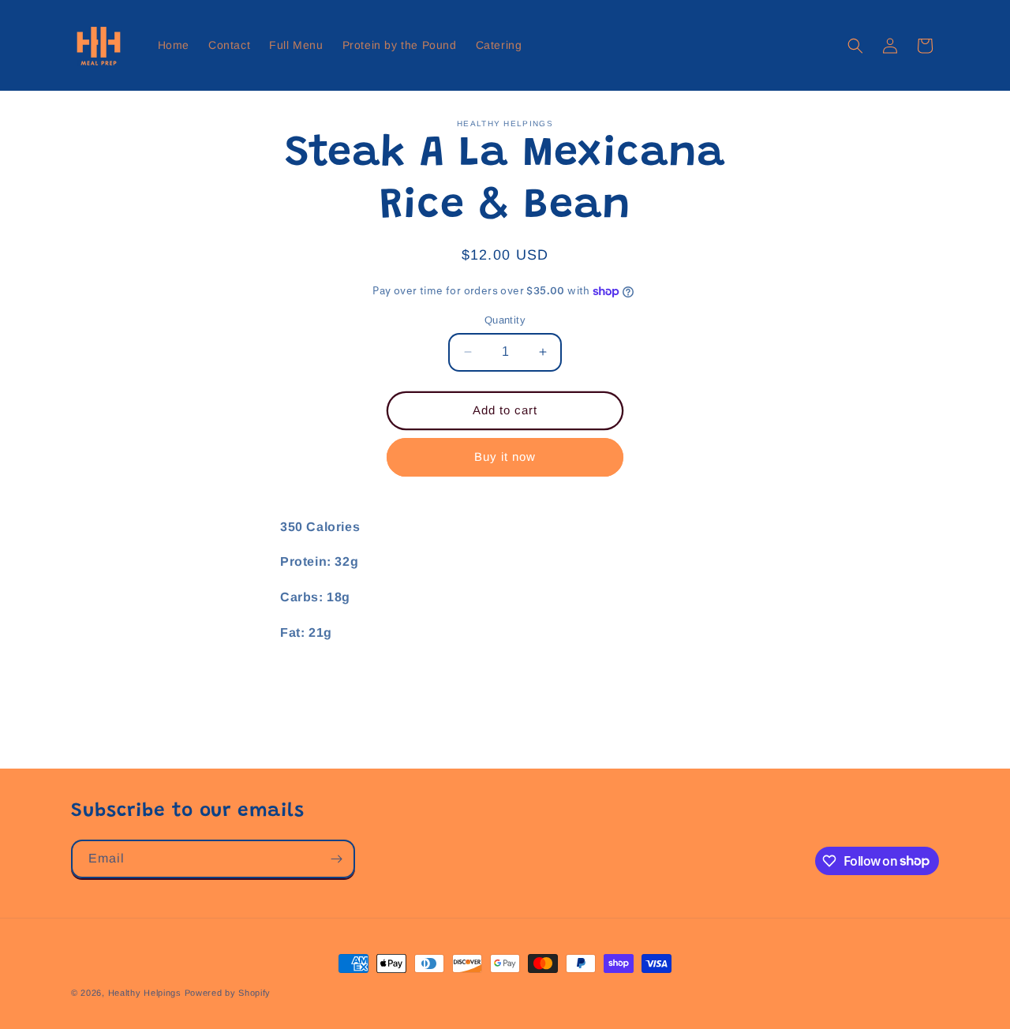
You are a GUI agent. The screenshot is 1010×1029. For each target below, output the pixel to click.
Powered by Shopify (228, 992)
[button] (855, 45)
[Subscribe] (336, 859)
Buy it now (505, 456)
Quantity (505, 320)
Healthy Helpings (144, 992)
